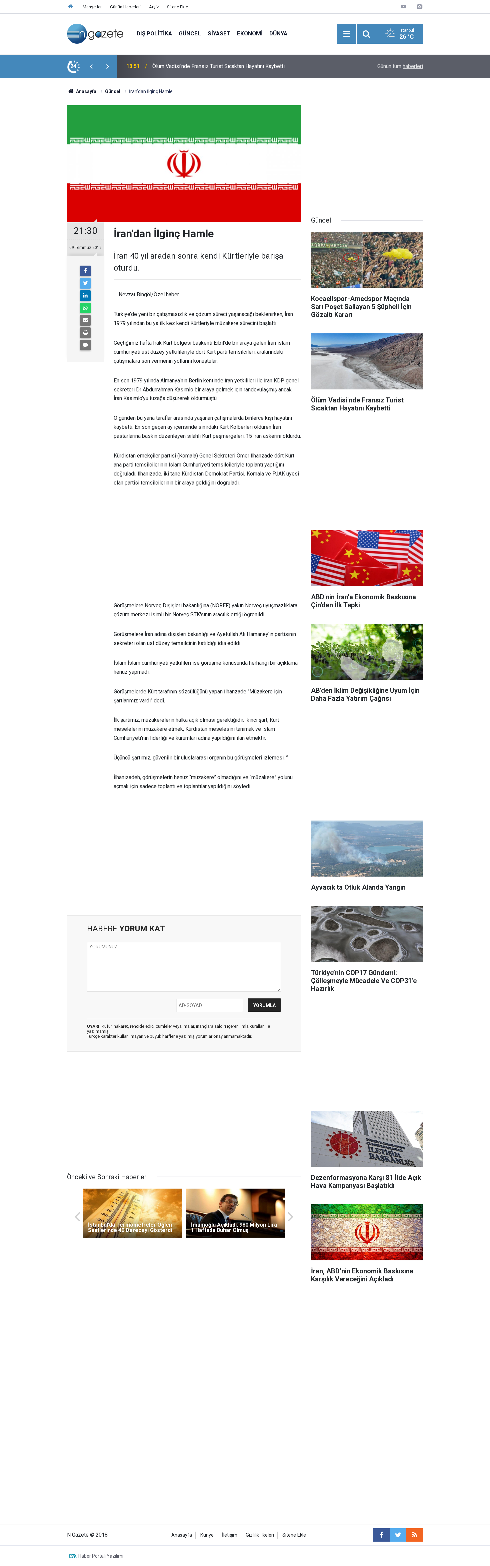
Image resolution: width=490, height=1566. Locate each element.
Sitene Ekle (177, 6)
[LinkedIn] (85, 295)
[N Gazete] (95, 33)
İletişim (229, 1535)
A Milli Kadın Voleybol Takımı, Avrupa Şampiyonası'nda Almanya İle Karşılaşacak (229, 66)
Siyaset (219, 33)
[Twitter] (85, 283)
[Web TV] (403, 6)
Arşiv (154, 6)
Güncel (190, 33)
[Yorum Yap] (85, 345)
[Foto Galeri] (419, 6)
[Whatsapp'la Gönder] (85, 308)
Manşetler (92, 6)
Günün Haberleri (125, 6)
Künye (207, 1535)
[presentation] (91, 66)
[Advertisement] (35, 195)
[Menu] (347, 34)
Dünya (278, 33)
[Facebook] (85, 271)
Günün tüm (400, 66)
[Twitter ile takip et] (398, 1535)
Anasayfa (181, 1535)
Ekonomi (250, 33)
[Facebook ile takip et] (381, 1535)
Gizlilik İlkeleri (260, 1535)
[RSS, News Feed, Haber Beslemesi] (414, 1535)
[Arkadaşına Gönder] (85, 320)
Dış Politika (154, 33)
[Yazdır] (85, 332)
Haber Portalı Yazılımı (100, 1556)
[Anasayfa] (70, 6)
